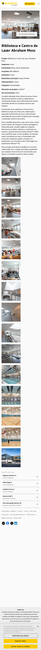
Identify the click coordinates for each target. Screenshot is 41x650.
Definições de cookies (20, 635)
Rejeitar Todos (20, 641)
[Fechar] (38, 626)
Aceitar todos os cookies (20, 646)
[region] (20, 637)
